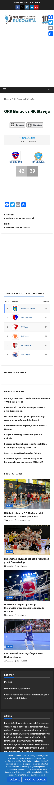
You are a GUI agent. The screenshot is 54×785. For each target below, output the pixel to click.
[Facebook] (50, 17)
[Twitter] (50, 22)
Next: (18, 225)
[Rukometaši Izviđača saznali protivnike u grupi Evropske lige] (27, 540)
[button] (4, 90)
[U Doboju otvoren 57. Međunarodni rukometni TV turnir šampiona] (27, 494)
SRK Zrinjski (25, 355)
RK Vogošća (26, 345)
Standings (37, 125)
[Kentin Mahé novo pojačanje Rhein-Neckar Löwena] (27, 634)
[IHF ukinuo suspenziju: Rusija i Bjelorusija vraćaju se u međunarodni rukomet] (27, 585)
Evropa (10, 551)
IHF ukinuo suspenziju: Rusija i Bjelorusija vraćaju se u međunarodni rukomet (24, 608)
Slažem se (14, 779)
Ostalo (9, 506)
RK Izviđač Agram (28, 308)
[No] (50, 768)
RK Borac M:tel (26, 318)
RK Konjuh (25, 336)
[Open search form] (49, 89)
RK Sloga (24, 327)
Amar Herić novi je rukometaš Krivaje (22, 453)
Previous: (19, 216)
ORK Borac (15, 162)
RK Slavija (38, 162)
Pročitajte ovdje (35, 779)
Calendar (20, 125)
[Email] (50, 28)
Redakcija (9, 520)
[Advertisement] (27, 56)
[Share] (50, 33)
